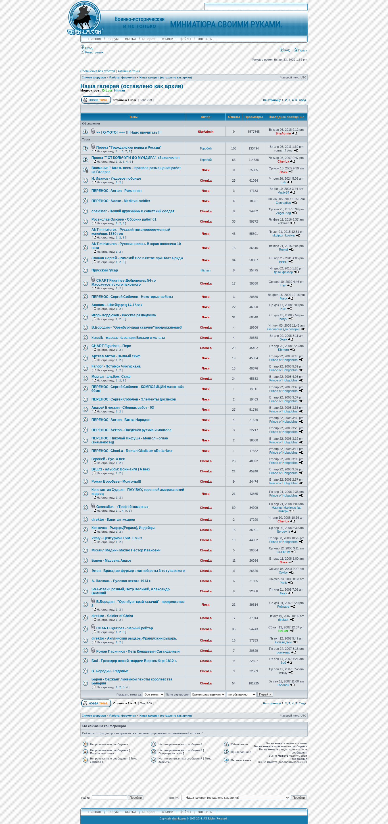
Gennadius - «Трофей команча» (122, 507)
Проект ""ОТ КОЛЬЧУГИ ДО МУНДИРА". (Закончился (135, 158)
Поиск (302, 50)
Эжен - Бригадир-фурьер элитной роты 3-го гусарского (138, 571)
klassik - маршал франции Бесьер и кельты (128, 338)
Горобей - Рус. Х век (108, 459)
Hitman (119, 90)
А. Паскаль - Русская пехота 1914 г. (121, 581)
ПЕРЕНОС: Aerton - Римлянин (116, 191)
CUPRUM (283, 552)
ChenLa (283, 161)
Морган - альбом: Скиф (111, 377)
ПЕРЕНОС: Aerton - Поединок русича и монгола (131, 430)
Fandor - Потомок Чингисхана (116, 366)
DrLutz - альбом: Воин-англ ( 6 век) (120, 469)
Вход (88, 48)
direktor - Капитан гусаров (113, 520)
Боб (283, 662)
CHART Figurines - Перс (111, 346)
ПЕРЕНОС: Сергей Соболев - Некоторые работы (132, 297)
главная (94, 39)
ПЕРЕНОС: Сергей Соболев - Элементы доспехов (133, 399)
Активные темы (129, 71)
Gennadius (283, 202)
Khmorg (283, 349)
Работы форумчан (122, 77)
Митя (283, 298)
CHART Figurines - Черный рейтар (124, 628)
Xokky (283, 572)
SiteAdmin (206, 131)
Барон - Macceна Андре (111, 561)
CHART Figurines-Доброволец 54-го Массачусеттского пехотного (123, 283)
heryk (283, 319)
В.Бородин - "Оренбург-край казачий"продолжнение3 (136, 327)
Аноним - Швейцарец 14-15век (116, 305)
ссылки (167, 39)
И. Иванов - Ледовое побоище (116, 178)
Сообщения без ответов (97, 71)
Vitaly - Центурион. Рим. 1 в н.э (116, 538)
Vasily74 (283, 192)
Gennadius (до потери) (283, 329)
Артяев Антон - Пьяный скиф (116, 356)
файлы (185, 39)
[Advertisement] (194, 778)
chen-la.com (179, 818)
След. (303, 99)
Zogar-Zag (283, 213)
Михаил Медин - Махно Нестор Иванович (125, 550)
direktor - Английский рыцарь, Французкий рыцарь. (134, 638)
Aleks (283, 593)
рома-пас (283, 652)
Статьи (130, 39)
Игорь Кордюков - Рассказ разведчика (123, 315)
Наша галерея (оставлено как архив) (165, 77)
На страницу (272, 99)
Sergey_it (283, 531)
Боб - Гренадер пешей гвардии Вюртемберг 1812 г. (134, 661)
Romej (283, 249)
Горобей (206, 148)
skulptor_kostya (283, 235)
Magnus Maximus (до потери (286, 509)
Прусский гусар (104, 270)
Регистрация (93, 52)
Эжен (283, 339)
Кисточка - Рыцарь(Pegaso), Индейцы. (123, 528)
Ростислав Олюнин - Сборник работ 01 (124, 219)
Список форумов (94, 77)
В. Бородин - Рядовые (110, 671)
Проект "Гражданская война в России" (129, 148)
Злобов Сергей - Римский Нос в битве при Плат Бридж (137, 258)
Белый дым (283, 642)
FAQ (287, 50)
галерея (148, 39)
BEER (283, 261)
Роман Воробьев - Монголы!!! (116, 481)
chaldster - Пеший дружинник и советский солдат (132, 211)
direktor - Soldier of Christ (112, 616)
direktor (283, 619)
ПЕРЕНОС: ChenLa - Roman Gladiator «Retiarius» (132, 451)
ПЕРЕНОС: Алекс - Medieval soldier (120, 201)
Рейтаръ (283, 606)
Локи (206, 170)
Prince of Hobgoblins (283, 360)
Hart (283, 285)
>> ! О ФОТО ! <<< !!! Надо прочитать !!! (129, 132)
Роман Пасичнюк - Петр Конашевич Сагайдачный (138, 651)
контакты (205, 39)
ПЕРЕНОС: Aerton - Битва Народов (120, 420)
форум (113, 39)
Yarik (283, 582)
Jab (283, 182)
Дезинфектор (283, 272)
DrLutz (107, 90)
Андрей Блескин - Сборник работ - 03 (122, 408)
